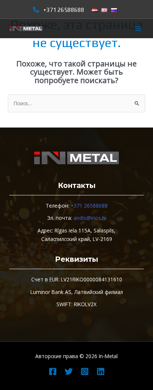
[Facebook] (53, 371)
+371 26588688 (63, 10)
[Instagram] (85, 371)
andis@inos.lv (90, 217)
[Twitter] (69, 371)
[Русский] (114, 10)
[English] (104, 10)
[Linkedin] (101, 371)
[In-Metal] (26, 28)
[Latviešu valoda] (95, 10)
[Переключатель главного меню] (138, 28)
